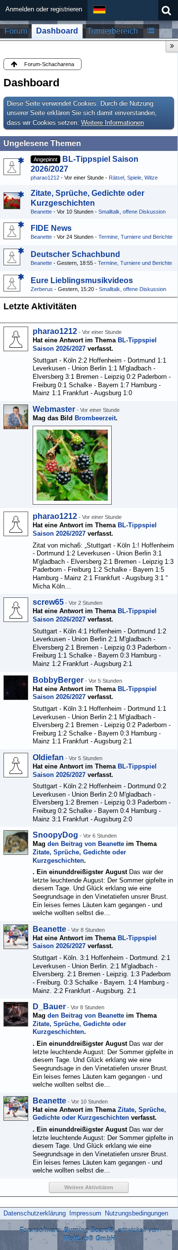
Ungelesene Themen (42, 143)
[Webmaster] (15, 416)
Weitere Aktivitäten (88, 1187)
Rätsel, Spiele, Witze (133, 178)
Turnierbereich (112, 31)
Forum (15, 31)
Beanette (41, 212)
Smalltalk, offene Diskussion (132, 212)
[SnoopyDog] (15, 842)
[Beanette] (15, 936)
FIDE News (51, 228)
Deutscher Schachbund (75, 254)
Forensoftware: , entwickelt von (89, 1234)
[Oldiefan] (15, 765)
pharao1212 (45, 178)
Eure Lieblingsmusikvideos (82, 280)
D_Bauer (49, 1006)
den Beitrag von (85, 843)
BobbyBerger (58, 680)
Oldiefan (48, 757)
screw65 (48, 602)
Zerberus (42, 289)
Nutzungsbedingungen (136, 1213)
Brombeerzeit (95, 418)
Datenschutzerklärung (34, 1213)
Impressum (85, 1213)
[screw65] (15, 609)
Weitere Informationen (112, 122)
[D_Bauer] (15, 1014)
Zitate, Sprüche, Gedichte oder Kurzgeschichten (79, 856)
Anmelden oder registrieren (43, 9)
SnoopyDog (55, 835)
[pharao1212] (15, 339)
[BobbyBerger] (15, 687)
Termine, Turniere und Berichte (135, 237)
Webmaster (54, 409)
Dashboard (57, 31)
